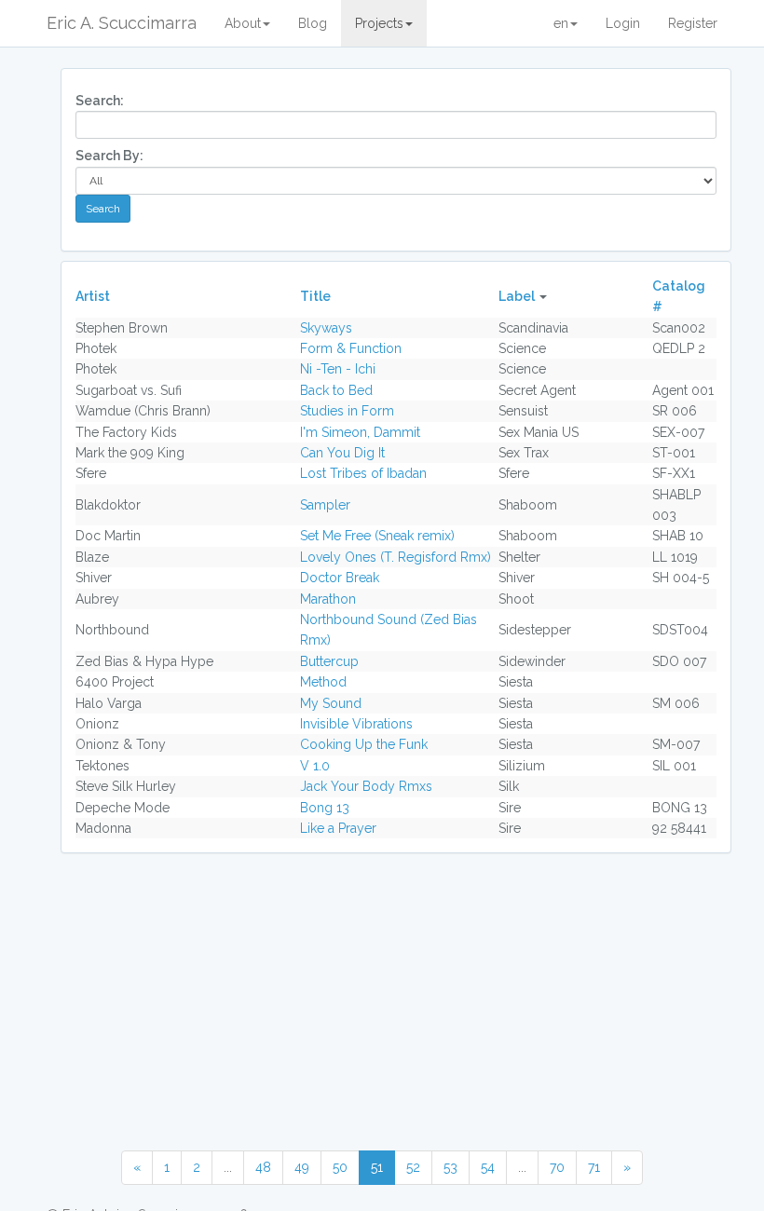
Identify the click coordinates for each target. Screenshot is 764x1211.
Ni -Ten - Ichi (337, 368)
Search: (99, 100)
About (243, 23)
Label (516, 296)
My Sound (331, 703)
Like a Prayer (338, 828)
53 (450, 1167)
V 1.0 (315, 765)
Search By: (109, 155)
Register (692, 23)
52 (413, 1167)
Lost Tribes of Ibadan (363, 473)
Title (315, 296)
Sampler (325, 504)
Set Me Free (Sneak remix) (377, 535)
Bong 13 (324, 807)
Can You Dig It (342, 452)
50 (340, 1167)
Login (623, 23)
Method (323, 681)
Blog (312, 23)
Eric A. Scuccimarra (122, 23)
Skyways (326, 327)
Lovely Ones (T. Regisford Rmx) (395, 557)
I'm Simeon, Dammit (360, 432)
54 (488, 1167)
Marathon (328, 599)
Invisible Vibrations (356, 723)
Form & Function (351, 348)
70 (557, 1167)
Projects (379, 23)
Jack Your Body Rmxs (366, 786)
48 (263, 1167)
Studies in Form (347, 410)
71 (594, 1167)
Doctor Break (339, 577)
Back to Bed (336, 390)
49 (301, 1167)
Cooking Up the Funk (364, 744)
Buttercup (329, 661)
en (560, 23)
